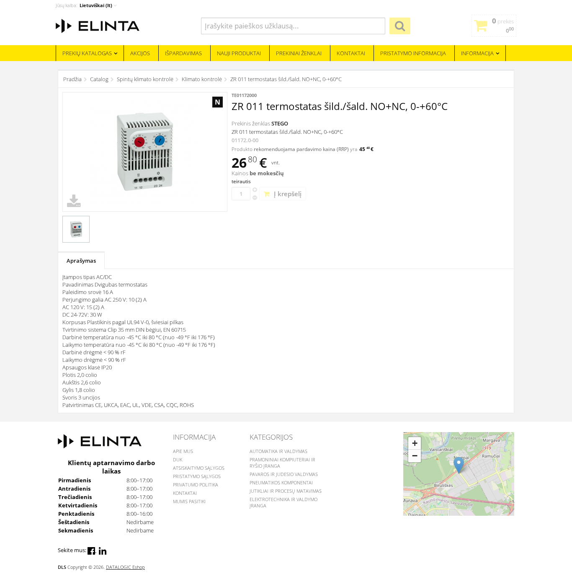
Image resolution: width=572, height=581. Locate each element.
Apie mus (183, 451)
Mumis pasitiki (189, 501)
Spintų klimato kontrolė (145, 79)
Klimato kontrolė (202, 79)
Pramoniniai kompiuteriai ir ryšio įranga (282, 462)
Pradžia (72, 79)
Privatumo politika (195, 484)
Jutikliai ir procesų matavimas (286, 491)
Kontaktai (185, 493)
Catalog (99, 79)
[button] (458, 465)
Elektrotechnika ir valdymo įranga (283, 502)
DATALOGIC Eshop (125, 567)
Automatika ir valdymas (278, 451)
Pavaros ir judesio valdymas (284, 474)
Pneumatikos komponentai (281, 482)
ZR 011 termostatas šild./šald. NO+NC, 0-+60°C (286, 79)
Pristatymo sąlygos (197, 476)
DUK (177, 459)
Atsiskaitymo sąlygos (198, 468)
